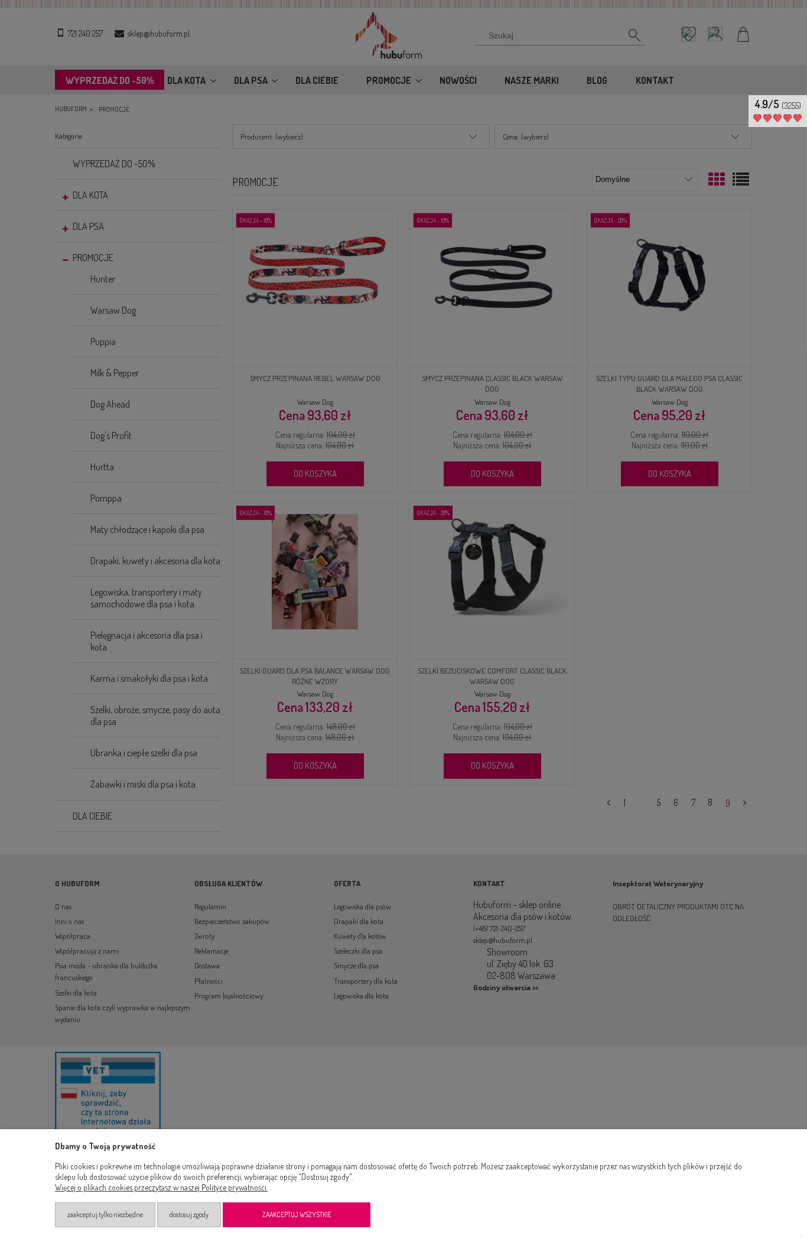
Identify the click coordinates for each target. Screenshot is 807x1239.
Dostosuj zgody (189, 1214)
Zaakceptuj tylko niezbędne (105, 1214)
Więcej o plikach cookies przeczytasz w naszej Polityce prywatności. (161, 1187)
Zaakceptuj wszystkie (296, 1214)
